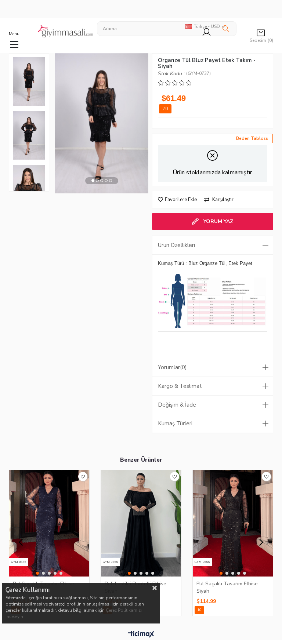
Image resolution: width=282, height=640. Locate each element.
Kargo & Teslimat (180, 386)
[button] (92, 180)
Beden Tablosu (252, 138)
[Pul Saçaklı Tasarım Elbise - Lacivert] (49, 523)
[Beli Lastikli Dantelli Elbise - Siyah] (141, 523)
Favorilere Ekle (82, 476)
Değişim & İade (177, 404)
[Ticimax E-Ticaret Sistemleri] (141, 634)
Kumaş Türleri (175, 423)
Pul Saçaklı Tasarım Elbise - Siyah (228, 587)
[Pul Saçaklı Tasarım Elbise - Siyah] (233, 523)
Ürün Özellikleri (176, 245)
